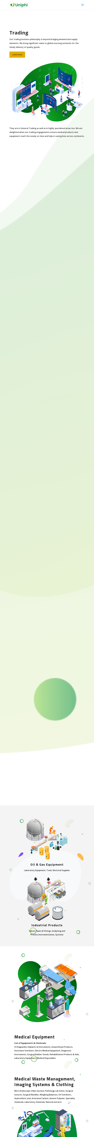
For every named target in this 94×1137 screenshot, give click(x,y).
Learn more (17, 55)
